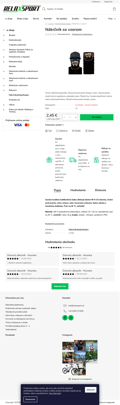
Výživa (12, 104)
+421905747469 (75, 311)
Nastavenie (30, 399)
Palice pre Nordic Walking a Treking (21, 110)
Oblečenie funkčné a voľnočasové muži (23, 79)
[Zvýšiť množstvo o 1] (76, 117)
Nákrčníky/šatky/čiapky (19, 95)
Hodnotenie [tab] (78, 190)
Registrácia (108, 2)
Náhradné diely (15, 61)
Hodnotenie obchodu (60, 242)
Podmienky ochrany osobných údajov (20, 308)
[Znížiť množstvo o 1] (64, 117)
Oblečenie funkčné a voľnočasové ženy (23, 72)
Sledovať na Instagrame (82, 379)
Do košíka (96, 117)
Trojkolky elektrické (17, 45)
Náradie (12, 66)
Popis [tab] (57, 190)
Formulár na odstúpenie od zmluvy (20, 319)
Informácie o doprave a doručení (18, 315)
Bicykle (12, 35)
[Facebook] (65, 317)
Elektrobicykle (15, 40)
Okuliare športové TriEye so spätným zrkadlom (21, 50)
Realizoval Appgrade (106, 402)
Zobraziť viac (60, 286)
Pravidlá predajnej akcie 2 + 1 (17, 326)
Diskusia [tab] (100, 190)
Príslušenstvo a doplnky (19, 57)
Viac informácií (55, 393)
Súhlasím (91, 389)
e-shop (10, 30)
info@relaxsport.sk (76, 305)
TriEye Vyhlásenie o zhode (16, 322)
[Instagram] (71, 317)
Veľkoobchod (10, 329)
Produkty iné (14, 100)
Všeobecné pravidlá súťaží (16, 312)
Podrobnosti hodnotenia (82, 34)
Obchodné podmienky (14, 305)
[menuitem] (9, 19)
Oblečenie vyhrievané (18, 85)
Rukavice (13, 90)
